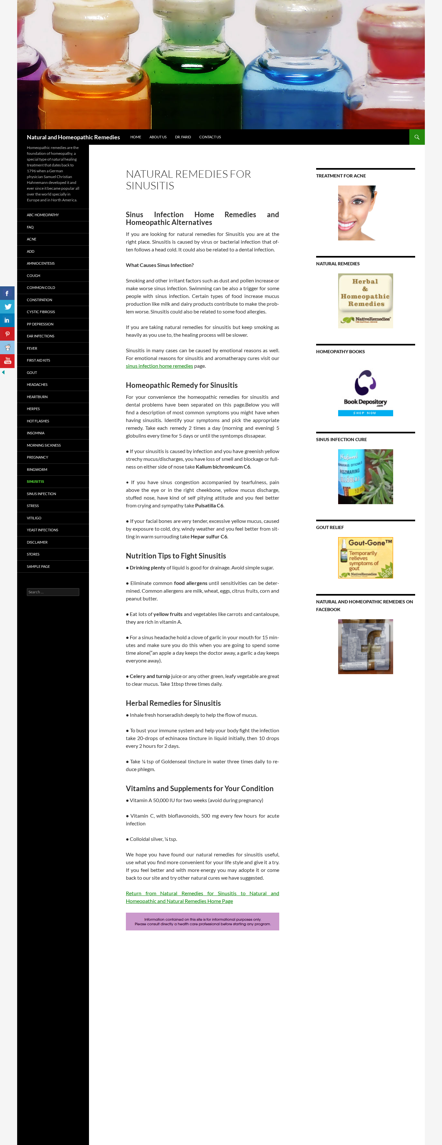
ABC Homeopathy (43, 215)
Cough (33, 275)
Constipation (39, 300)
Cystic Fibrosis (41, 312)
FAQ (30, 227)
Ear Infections (40, 336)
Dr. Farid (183, 137)
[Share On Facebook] (7, 293)
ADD (30, 251)
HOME (135, 137)
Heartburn (37, 397)
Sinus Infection (41, 494)
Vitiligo (34, 518)
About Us (158, 137)
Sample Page (38, 566)
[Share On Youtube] (7, 361)
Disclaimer (37, 542)
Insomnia (35, 433)
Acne (31, 239)
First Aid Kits (38, 360)
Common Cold (41, 287)
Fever (32, 348)
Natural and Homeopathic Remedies (73, 137)
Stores (33, 554)
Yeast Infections (42, 530)
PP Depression (40, 324)
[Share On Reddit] (7, 348)
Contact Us (210, 137)
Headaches (37, 384)
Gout (32, 372)
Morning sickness (44, 445)
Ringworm (37, 469)
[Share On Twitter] (7, 307)
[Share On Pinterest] (7, 334)
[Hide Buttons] (3, 371)
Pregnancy (37, 457)
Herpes (33, 409)
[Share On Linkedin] (7, 320)
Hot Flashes (38, 421)
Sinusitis (35, 481)
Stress (33, 506)
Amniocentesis (41, 263)
